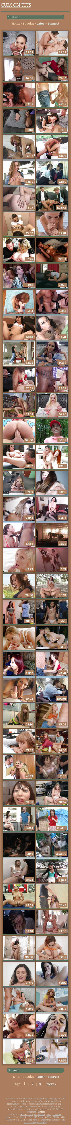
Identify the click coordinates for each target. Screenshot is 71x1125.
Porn (49, 1114)
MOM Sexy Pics (12, 1119)
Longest (53, 23)
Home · (17, 23)
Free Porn (57, 1114)
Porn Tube (41, 1122)
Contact (41, 1111)
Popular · (30, 23)
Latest (41, 23)
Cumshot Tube (26, 1117)
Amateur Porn (11, 1117)
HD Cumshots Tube (43, 1117)
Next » (51, 1084)
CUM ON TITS (16, 4)
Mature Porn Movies (30, 1119)
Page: (17, 1084)
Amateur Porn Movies (50, 1119)
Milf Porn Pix (59, 1117)
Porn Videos (39, 1114)
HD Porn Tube (26, 1114)
